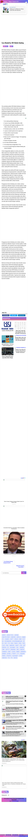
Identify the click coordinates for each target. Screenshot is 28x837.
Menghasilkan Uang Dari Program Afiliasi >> (20, 566)
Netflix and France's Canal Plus (12, 696)
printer (3, 655)
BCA (3, 639)
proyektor (9, 655)
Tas (8, 657)
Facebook (6, 315)
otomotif (14, 653)
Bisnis (20, 639)
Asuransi (16, 635)
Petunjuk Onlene (22, 836)
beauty (11, 639)
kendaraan (13, 649)
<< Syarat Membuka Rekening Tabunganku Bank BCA (8, 562)
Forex (23, 643)
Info (24, 645)
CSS (9, 643)
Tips (11, 657)
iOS (8, 647)
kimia (18, 649)
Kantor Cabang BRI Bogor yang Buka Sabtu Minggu (7, 357)
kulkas (13, 651)
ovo (18, 653)
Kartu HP (7, 649)
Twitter (14, 315)
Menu (5, 2)
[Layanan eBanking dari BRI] (8, 326)
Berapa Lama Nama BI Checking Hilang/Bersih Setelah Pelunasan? (20, 351)
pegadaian (22, 653)
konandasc (4, 651)
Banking (6, 46)
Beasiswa (7, 639)
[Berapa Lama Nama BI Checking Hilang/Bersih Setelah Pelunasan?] (20, 347)
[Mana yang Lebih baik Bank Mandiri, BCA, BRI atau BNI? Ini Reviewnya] (20, 326)
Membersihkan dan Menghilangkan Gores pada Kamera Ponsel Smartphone (14, 732)
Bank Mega (13, 637)
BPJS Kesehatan (8, 641)
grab (7, 645)
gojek (3, 645)
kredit (9, 651)
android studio (10, 635)
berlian (16, 639)
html (21, 645)
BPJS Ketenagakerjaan (17, 641)
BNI (2, 641)
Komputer (22, 649)
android (4, 635)
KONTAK (21, 834)
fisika (20, 643)
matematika (23, 651)
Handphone (12, 645)
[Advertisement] (14, 25)
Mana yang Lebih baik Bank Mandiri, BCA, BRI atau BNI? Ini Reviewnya (20, 332)
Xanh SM (15, 657)
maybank (4, 653)
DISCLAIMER (14, 834)
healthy (17, 645)
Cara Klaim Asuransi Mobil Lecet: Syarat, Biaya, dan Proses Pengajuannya (14, 708)
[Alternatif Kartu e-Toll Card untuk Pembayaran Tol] (8, 339)
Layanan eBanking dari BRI (7, 330)
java (17, 647)
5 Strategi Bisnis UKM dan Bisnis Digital (14, 726)
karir (3, 649)
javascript (22, 647)
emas (12, 643)
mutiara (9, 653)
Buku (6, 643)
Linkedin (22, 315)
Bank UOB (19, 637)
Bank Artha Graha (6, 637)
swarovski (4, 657)
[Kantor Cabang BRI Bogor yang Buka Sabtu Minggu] (8, 351)
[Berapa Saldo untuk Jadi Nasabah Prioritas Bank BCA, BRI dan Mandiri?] (20, 335)
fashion (16, 643)
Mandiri (17, 651)
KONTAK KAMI (15, 801)
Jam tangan (12, 647)
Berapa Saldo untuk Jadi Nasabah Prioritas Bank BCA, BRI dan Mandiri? (20, 339)
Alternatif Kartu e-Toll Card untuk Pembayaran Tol (7, 345)
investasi (4, 647)
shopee (20, 655)
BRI (12, 46)
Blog (24, 639)
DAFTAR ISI (8, 834)
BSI (2, 643)
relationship (15, 655)
